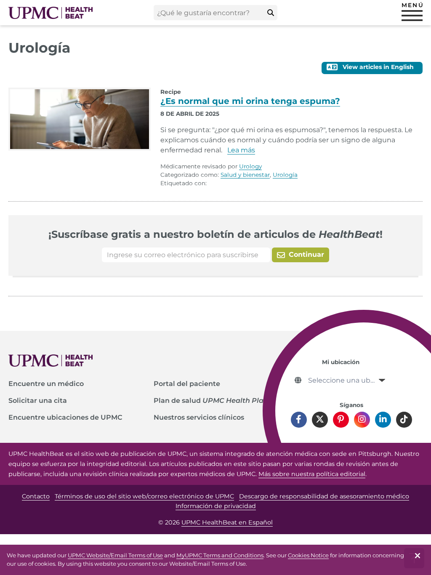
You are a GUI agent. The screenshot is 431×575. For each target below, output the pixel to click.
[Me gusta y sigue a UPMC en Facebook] (299, 420)
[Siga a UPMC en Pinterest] (341, 420)
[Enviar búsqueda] (270, 12)
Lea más (241, 150)
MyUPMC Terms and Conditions (219, 555)
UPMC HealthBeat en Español (227, 522)
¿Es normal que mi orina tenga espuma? (250, 101)
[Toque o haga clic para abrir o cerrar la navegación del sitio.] (412, 15)
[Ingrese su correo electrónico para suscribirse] (186, 255)
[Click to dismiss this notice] (417, 558)
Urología (285, 174)
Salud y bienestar (245, 174)
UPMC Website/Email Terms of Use (115, 555)
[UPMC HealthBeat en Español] (50, 12)
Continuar (305, 254)
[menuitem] (80, 384)
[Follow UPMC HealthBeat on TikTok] (404, 420)
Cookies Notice (308, 555)
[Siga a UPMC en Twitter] (320, 420)
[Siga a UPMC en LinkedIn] (383, 420)
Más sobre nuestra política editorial (311, 474)
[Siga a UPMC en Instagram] (362, 420)
